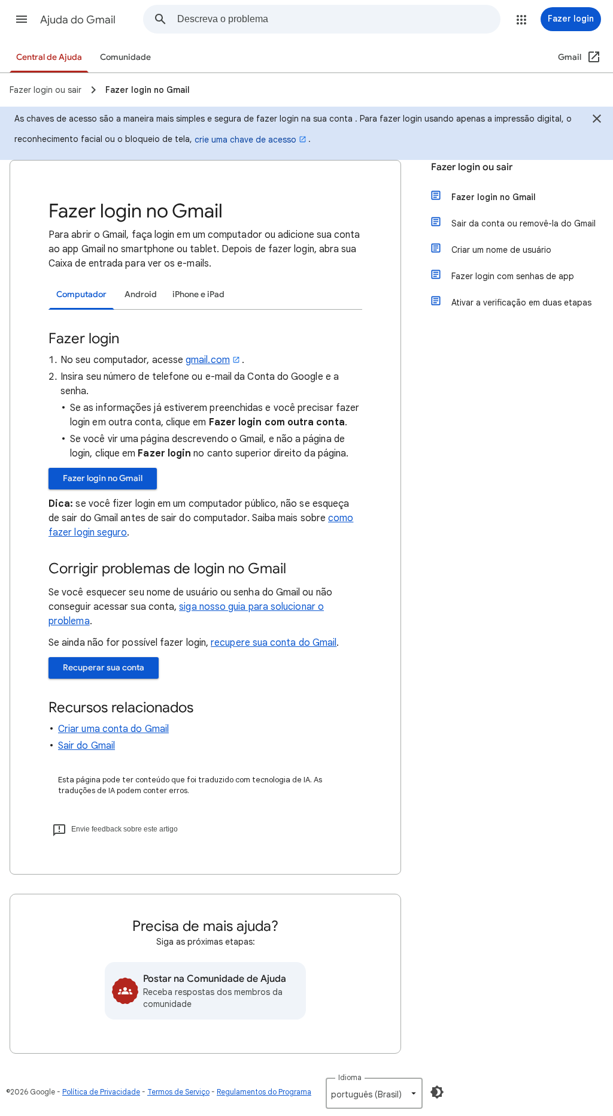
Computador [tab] (81, 294)
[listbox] (374, 1093)
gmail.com (208, 360)
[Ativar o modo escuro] (437, 1092)
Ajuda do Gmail (78, 19)
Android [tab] (141, 294)
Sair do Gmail (86, 746)
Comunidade (125, 57)
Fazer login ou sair (471, 167)
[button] (21, 19)
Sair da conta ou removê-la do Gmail (523, 223)
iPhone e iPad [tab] (198, 294)
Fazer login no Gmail (102, 478)
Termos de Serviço (178, 1091)
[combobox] (338, 19)
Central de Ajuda (49, 57)
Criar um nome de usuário (501, 249)
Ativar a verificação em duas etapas (521, 302)
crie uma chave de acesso (245, 139)
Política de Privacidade (101, 1091)
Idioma (350, 1077)
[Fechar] (597, 120)
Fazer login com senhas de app (512, 276)
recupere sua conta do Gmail (273, 643)
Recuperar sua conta (103, 668)
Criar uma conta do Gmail (113, 729)
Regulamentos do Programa (264, 1091)
